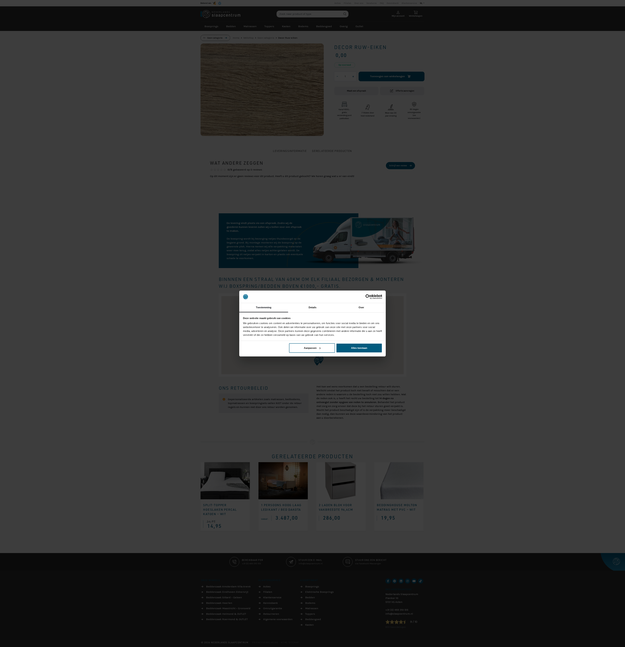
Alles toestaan (359, 348)
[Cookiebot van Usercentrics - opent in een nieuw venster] (368, 296)
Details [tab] (313, 307)
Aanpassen (310, 348)
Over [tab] (361, 307)
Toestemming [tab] (263, 307)
